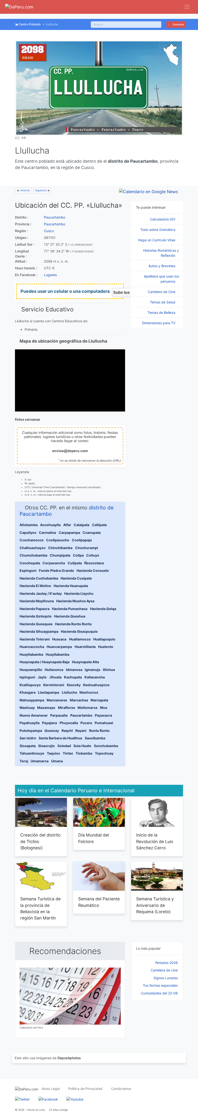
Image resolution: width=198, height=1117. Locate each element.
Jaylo (42, 677)
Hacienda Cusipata (76, 578)
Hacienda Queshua (69, 616)
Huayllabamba (31, 654)
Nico (103, 707)
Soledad (64, 746)
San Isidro (28, 738)
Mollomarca (87, 707)
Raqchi (67, 730)
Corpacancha (53, 563)
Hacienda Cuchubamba (39, 578)
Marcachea (79, 700)
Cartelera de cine (164, 970)
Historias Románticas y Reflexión (161, 252)
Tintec (68, 753)
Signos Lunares (166, 978)
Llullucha (69, 692)
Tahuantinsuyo (32, 753)
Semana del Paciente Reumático (99, 902)
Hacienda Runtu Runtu (73, 624)
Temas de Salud (163, 302)
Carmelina (47, 532)
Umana (57, 761)
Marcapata (99, 700)
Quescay (51, 730)
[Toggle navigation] (187, 7)
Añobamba (29, 525)
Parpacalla (59, 715)
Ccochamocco (32, 540)
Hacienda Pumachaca (69, 609)
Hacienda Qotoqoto (36, 616)
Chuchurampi (86, 548)
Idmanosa (74, 670)
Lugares (50, 275)
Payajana (49, 723)
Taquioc (53, 753)
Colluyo (92, 555)
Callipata (99, 525)
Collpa (78, 555)
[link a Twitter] (22, 1099)
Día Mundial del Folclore (93, 838)
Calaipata (81, 525)
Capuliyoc (28, 532)
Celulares (178, 24)
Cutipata (75, 563)
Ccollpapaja (82, 540)
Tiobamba (84, 753)
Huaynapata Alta (85, 662)
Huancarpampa (59, 647)
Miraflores (66, 707)
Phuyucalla (69, 723)
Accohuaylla (50, 525)
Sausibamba (95, 738)
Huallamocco (80, 639)
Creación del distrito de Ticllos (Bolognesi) (40, 841)
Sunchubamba (106, 746)
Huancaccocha (32, 647)
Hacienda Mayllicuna (37, 601)
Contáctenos (121, 1089)
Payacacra (103, 715)
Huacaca (59, 639)
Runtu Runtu (99, 730)
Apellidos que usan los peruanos (161, 278)
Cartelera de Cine (162, 292)
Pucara (86, 723)
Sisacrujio (46, 746)
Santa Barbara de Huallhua (60, 738)
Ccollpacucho (57, 540)
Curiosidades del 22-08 (159, 993)
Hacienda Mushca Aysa (75, 601)
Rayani (80, 730)
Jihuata (55, 677)
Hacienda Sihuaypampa (39, 631)
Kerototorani (53, 685)
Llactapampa (48, 692)
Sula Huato (82, 746)
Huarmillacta (85, 647)
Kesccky (74, 685)
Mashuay (27, 707)
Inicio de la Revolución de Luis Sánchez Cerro (154, 841)
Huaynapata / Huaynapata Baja (45, 662)
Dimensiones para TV (159, 323)
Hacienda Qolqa (103, 609)
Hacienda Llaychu (78, 593)
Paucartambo (54, 217)
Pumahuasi (104, 723)
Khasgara (27, 692)
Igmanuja (92, 670)
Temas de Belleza (162, 312)
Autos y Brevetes (162, 266)
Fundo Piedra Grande (56, 570)
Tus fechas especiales (160, 985)
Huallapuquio (104, 639)
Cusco (49, 231)
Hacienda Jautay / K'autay (41, 593)
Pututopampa (31, 730)
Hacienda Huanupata (71, 586)
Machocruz (88, 692)
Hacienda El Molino (35, 586)
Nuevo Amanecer (34, 715)
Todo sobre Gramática (158, 230)
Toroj (24, 761)
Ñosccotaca (94, 563)
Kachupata (73, 677)
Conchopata (30, 563)
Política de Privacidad (85, 1089)
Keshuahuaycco (96, 685)
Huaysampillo (31, 670)
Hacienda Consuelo (93, 570)
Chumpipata (60, 555)
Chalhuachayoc (33, 548)
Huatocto (105, 647)
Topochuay (104, 753)
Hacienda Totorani (35, 639)
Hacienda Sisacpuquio (79, 631)
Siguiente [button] (41, 190)
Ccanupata (92, 532)
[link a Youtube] (74, 1099)
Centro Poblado (30, 24)
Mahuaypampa (32, 700)
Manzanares (57, 700)
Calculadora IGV (163, 219)
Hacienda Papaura (35, 609)
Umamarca (40, 761)
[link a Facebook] (48, 1099)
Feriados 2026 (166, 963)
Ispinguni (27, 677)
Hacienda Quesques (36, 624)
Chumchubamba (33, 555)
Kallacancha (95, 677)
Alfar (67, 525)
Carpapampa (69, 532)
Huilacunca (54, 670)
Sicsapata (28, 746)
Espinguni (28, 570)
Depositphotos (69, 1058)
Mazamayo (46, 707)
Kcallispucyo (30, 685)
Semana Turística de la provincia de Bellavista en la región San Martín (40, 908)
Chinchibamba (60, 548)
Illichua (109, 670)
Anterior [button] (25, 190)
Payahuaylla (30, 723)
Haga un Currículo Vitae (157, 240)
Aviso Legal (51, 1089)
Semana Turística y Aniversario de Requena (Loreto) (155, 905)
